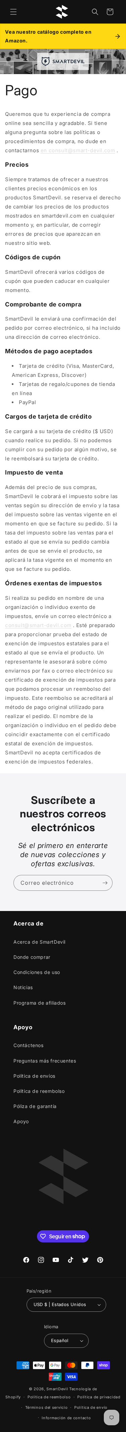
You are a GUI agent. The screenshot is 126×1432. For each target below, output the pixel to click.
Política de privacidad (98, 1397)
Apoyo (21, 1121)
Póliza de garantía (35, 1106)
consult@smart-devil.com (38, 625)
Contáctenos (28, 1045)
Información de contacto (66, 1417)
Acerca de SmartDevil (39, 942)
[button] (13, 11)
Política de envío (91, 1407)
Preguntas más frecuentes (44, 1061)
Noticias (23, 987)
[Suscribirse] (104, 883)
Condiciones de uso (36, 972)
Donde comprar (31, 957)
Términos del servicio (46, 1407)
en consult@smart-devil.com (78, 150)
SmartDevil (57, 1389)
